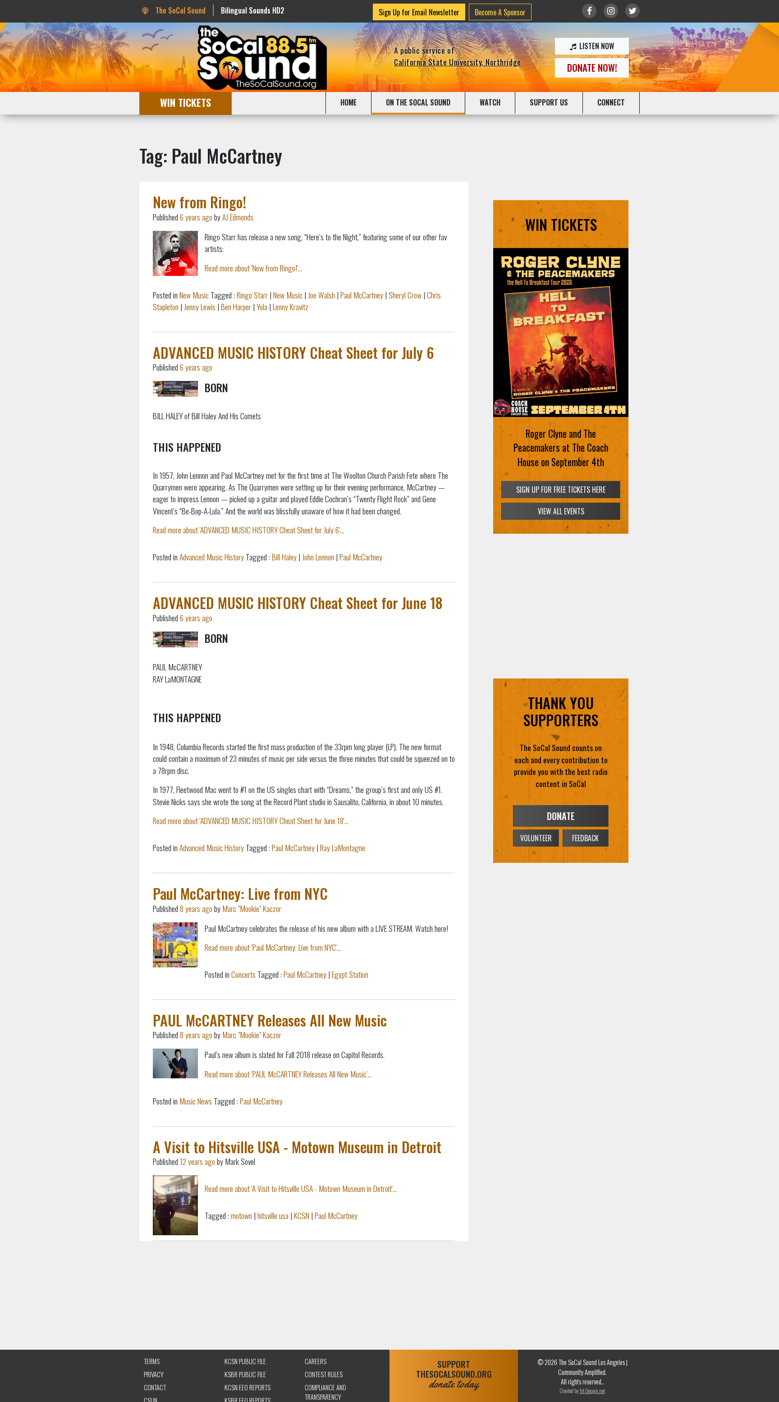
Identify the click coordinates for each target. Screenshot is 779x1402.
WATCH (490, 102)
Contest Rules (324, 1374)
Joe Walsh (321, 295)
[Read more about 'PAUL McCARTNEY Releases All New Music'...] (175, 1063)
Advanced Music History (211, 557)
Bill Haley (284, 557)
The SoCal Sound (179, 10)
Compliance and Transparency (325, 1392)
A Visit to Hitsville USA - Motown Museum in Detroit (297, 1146)
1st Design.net (592, 1390)
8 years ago (196, 908)
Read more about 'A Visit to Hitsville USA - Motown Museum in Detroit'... (301, 1188)
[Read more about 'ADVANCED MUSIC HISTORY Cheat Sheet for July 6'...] (175, 389)
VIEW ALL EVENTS (561, 511)
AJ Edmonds (237, 217)
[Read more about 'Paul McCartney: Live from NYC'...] (175, 944)
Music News (195, 1101)
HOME (348, 102)
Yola (262, 306)
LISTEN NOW (595, 46)
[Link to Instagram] (611, 11)
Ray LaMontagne (342, 847)
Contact (155, 1387)
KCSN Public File (245, 1361)
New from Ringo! (199, 201)
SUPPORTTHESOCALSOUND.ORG (454, 1374)
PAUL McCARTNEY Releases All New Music (270, 1020)
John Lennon (318, 557)
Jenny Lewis (199, 306)
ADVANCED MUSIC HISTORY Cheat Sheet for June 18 (298, 602)
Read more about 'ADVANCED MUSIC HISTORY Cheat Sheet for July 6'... (248, 530)
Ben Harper (236, 306)
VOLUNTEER (536, 838)
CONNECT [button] (611, 102)
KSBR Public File (245, 1374)
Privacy (154, 1374)
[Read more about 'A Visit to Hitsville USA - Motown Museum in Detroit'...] (175, 1205)
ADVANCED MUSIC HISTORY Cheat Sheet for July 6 (293, 352)
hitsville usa (273, 1215)
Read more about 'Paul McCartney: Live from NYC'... (273, 947)
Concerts (243, 974)
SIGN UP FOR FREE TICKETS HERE (560, 489)
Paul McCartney (361, 295)
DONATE (561, 816)
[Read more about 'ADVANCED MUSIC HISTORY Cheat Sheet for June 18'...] (175, 639)
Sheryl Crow (405, 295)
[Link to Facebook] (589, 11)
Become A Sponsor (500, 12)
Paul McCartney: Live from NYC (240, 893)
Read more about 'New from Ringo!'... (253, 268)
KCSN (301, 1215)
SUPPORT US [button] (549, 102)
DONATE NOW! (592, 67)
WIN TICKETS (185, 102)
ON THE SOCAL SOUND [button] (418, 102)
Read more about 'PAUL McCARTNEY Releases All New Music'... (288, 1074)
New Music (194, 295)
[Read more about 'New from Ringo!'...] (175, 253)
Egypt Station (350, 974)
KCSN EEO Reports (247, 1387)
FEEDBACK (585, 838)
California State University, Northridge (457, 62)
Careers (315, 1361)
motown (241, 1215)
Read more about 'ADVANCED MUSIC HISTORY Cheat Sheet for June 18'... (250, 820)
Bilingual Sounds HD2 (252, 10)
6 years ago (196, 217)
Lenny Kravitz (290, 306)
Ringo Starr (252, 295)
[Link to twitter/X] (632, 11)
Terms (152, 1361)
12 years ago (197, 1161)
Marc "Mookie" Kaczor (251, 908)
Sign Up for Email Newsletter (419, 12)
